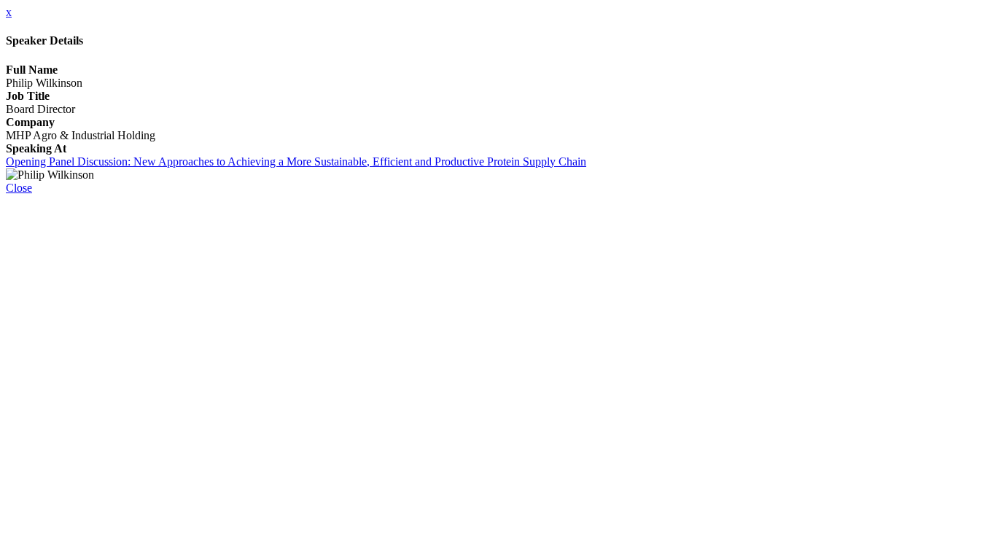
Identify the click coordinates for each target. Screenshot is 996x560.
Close (19, 188)
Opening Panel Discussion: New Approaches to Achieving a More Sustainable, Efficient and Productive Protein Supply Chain (296, 161)
